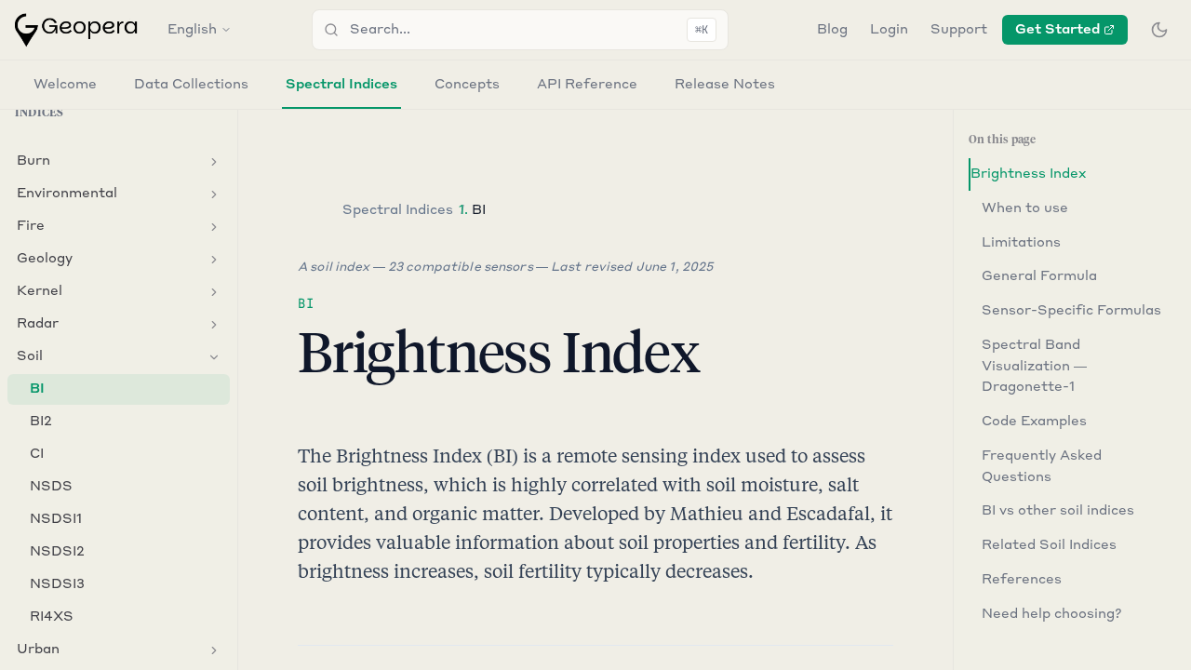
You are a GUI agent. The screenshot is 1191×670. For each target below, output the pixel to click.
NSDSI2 (57, 551)
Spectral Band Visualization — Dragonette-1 (1034, 367)
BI (37, 388)
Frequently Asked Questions (1042, 466)
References (1022, 579)
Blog (832, 29)
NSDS (51, 486)
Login (889, 29)
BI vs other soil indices (1058, 510)
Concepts (467, 84)
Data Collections (191, 84)
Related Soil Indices (1049, 545)
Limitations (1021, 242)
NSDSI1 (56, 519)
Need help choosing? (1052, 614)
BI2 (41, 421)
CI (37, 454)
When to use (1025, 208)
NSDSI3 (57, 584)
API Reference (587, 84)
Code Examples (1034, 421)
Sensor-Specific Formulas (1071, 310)
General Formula (1039, 276)
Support (958, 29)
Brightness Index (1028, 174)
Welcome (65, 84)
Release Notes (725, 84)
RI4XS (52, 616)
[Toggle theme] (1159, 30)
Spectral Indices (341, 84)
